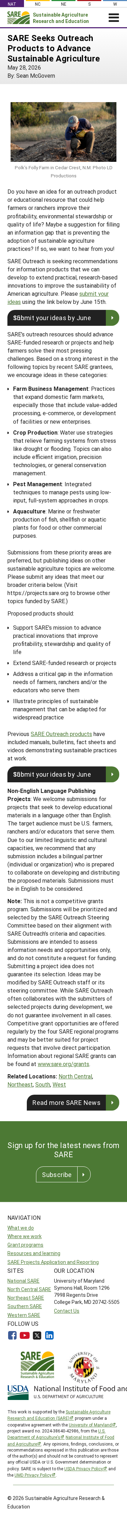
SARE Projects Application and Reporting (53, 1262)
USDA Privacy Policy (83, 1468)
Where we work (24, 1236)
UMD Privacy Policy (33, 1475)
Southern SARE (24, 1306)
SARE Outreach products (61, 733)
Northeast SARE (25, 1297)
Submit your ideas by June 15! (52, 317)
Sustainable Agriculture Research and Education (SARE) (58, 1415)
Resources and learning (33, 1253)
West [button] (59, 1084)
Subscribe (57, 1174)
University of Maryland (90, 1425)
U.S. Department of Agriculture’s (56, 1434)
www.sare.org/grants (63, 1063)
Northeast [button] (20, 1084)
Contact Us (66, 1310)
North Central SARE (29, 1289)
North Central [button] (75, 1076)
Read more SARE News (66, 1102)
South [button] (42, 1084)
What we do (20, 1227)
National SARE (23, 1280)
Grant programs (25, 1244)
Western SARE (23, 1315)
